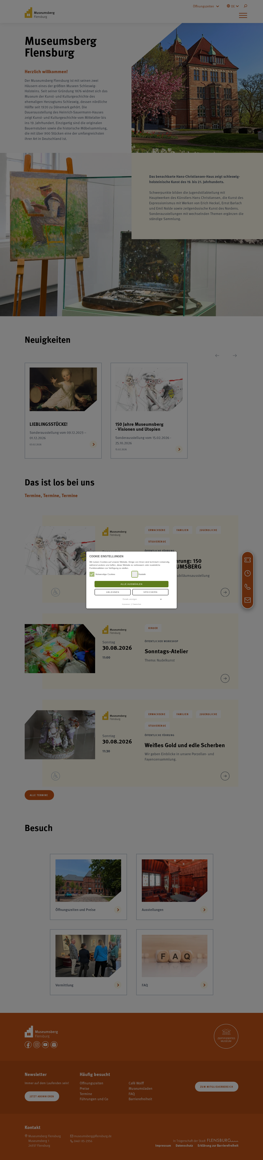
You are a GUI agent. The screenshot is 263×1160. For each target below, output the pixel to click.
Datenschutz (137, 604)
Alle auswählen (131, 584)
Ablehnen (112, 592)
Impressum (126, 604)
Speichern (150, 592)
